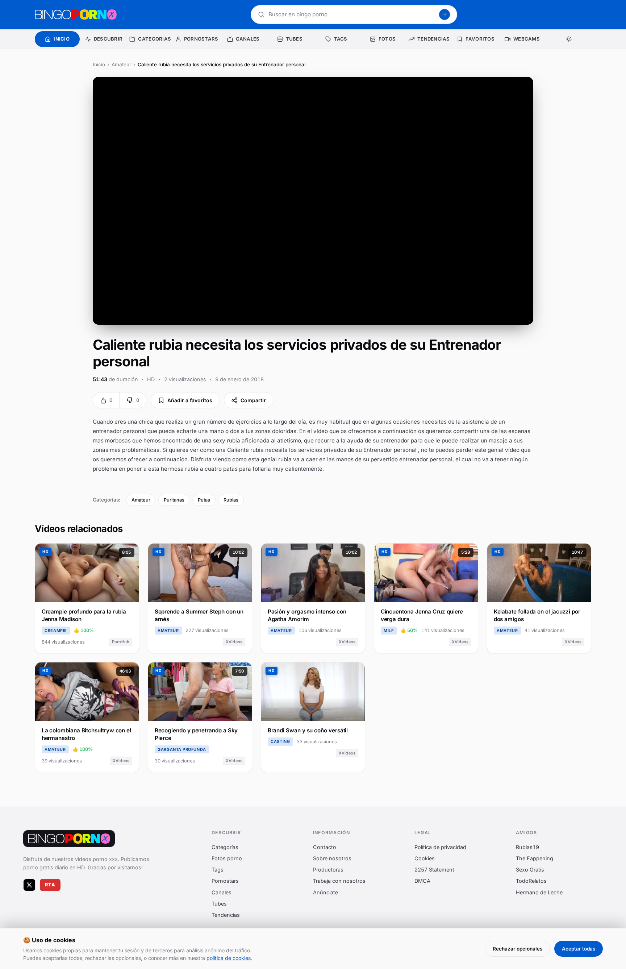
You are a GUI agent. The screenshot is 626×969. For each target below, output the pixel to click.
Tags (218, 870)
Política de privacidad (440, 847)
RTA (50, 885)
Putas (204, 500)
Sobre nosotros (332, 858)
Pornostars (225, 881)
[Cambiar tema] (568, 39)
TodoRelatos (531, 881)
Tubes (219, 904)
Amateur (121, 64)
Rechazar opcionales (517, 949)
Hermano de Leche (539, 892)
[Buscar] (444, 14)
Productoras (328, 870)
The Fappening (534, 858)
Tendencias (226, 915)
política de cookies (228, 958)
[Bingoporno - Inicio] (69, 838)
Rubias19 (527, 847)
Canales (221, 892)
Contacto (324, 847)
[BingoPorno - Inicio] (76, 14)
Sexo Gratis (530, 870)
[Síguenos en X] (29, 885)
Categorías (225, 847)
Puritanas (174, 500)
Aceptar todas (578, 949)
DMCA (422, 881)
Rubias (231, 500)
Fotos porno (227, 858)
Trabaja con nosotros (339, 881)
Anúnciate (325, 892)
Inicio (99, 64)
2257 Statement (434, 870)
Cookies (424, 858)
